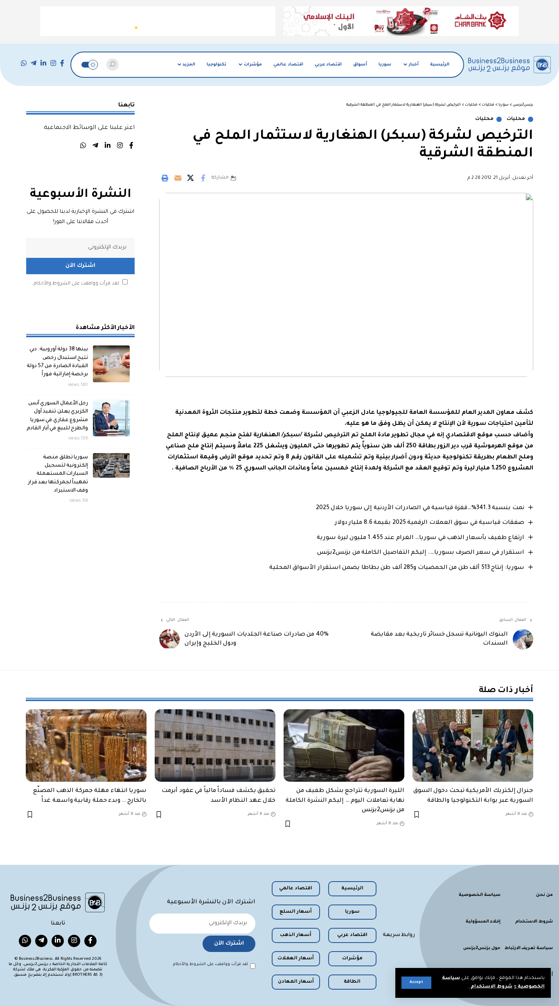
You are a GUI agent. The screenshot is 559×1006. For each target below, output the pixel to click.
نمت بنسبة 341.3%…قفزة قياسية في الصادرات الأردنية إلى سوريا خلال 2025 (420, 508)
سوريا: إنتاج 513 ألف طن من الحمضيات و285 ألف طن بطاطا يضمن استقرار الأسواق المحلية (396, 568)
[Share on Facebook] (203, 178)
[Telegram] (33, 63)
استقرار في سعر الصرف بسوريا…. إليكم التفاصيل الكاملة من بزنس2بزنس (420, 553)
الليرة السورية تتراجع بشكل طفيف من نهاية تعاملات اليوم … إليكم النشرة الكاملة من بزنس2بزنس (345, 800)
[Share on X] (190, 178)
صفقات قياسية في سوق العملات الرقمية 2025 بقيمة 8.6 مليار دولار (429, 523)
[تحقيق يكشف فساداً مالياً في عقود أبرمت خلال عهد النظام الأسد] (215, 745)
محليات (516, 119)
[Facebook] (62, 63)
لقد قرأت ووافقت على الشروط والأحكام (76, 283)
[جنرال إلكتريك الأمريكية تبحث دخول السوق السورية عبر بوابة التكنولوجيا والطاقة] (472, 745)
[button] (416, 983)
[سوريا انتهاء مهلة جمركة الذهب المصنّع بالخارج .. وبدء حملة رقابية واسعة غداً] (86, 745)
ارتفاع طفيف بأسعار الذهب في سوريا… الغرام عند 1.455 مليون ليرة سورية (420, 538)
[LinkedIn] (43, 63)
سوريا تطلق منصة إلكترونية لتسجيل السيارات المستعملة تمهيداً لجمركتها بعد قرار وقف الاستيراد (58, 473)
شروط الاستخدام (490, 987)
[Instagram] (53, 63)
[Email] (177, 178)
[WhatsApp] (24, 63)
